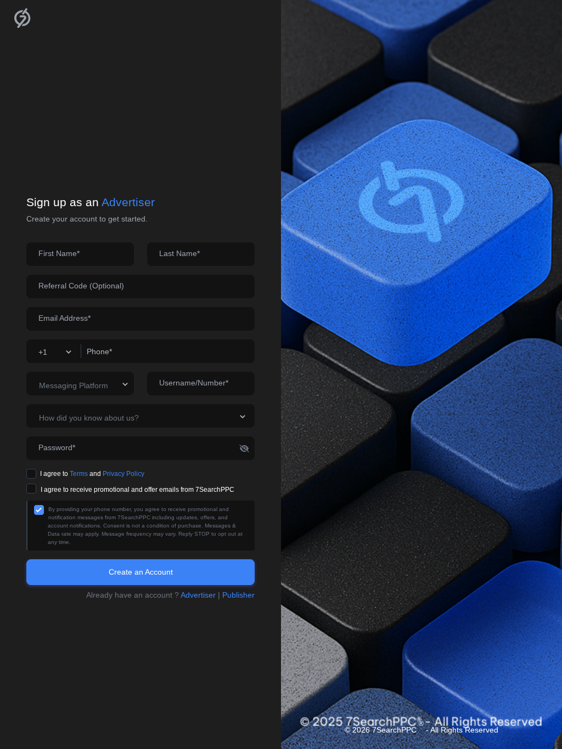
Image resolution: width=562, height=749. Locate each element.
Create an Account (141, 572)
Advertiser (199, 595)
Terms (79, 474)
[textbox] (84, 386)
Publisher (238, 595)
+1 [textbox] (42, 352)
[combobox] (53, 351)
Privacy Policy (123, 474)
